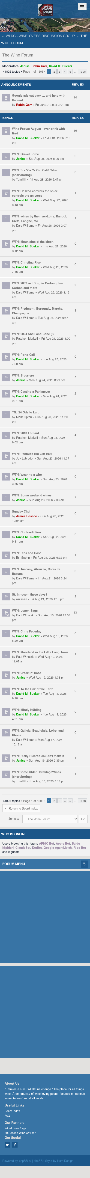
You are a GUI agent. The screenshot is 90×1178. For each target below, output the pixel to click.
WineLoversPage (15, 1128)
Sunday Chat (21, 511)
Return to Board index (23, 808)
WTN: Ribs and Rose (26, 553)
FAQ (7, 1115)
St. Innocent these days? (29, 594)
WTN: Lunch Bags (25, 610)
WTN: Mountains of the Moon (33, 241)
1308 (82, 71)
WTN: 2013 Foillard (25, 433)
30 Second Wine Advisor (20, 1133)
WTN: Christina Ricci (27, 262)
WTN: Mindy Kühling (27, 709)
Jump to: (14, 818)
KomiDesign (65, 1160)
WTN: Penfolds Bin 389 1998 (32, 453)
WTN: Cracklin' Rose (26, 673)
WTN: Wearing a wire (27, 474)
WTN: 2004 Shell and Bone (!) (33, 334)
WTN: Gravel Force (25, 154)
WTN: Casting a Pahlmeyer (31, 391)
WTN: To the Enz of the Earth (32, 689)
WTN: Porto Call (23, 354)
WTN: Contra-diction (26, 532)
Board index (12, 1111)
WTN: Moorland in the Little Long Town (40, 652)
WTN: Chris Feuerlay (26, 631)
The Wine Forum (17, 55)
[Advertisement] (45, 916)
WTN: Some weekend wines (31, 495)
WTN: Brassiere (23, 375)
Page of (33, 71)
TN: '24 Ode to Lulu (25, 412)
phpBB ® (25, 1160)
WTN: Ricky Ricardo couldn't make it (38, 756)
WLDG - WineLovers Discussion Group (40, 35)
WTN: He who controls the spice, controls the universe (35, 193)
